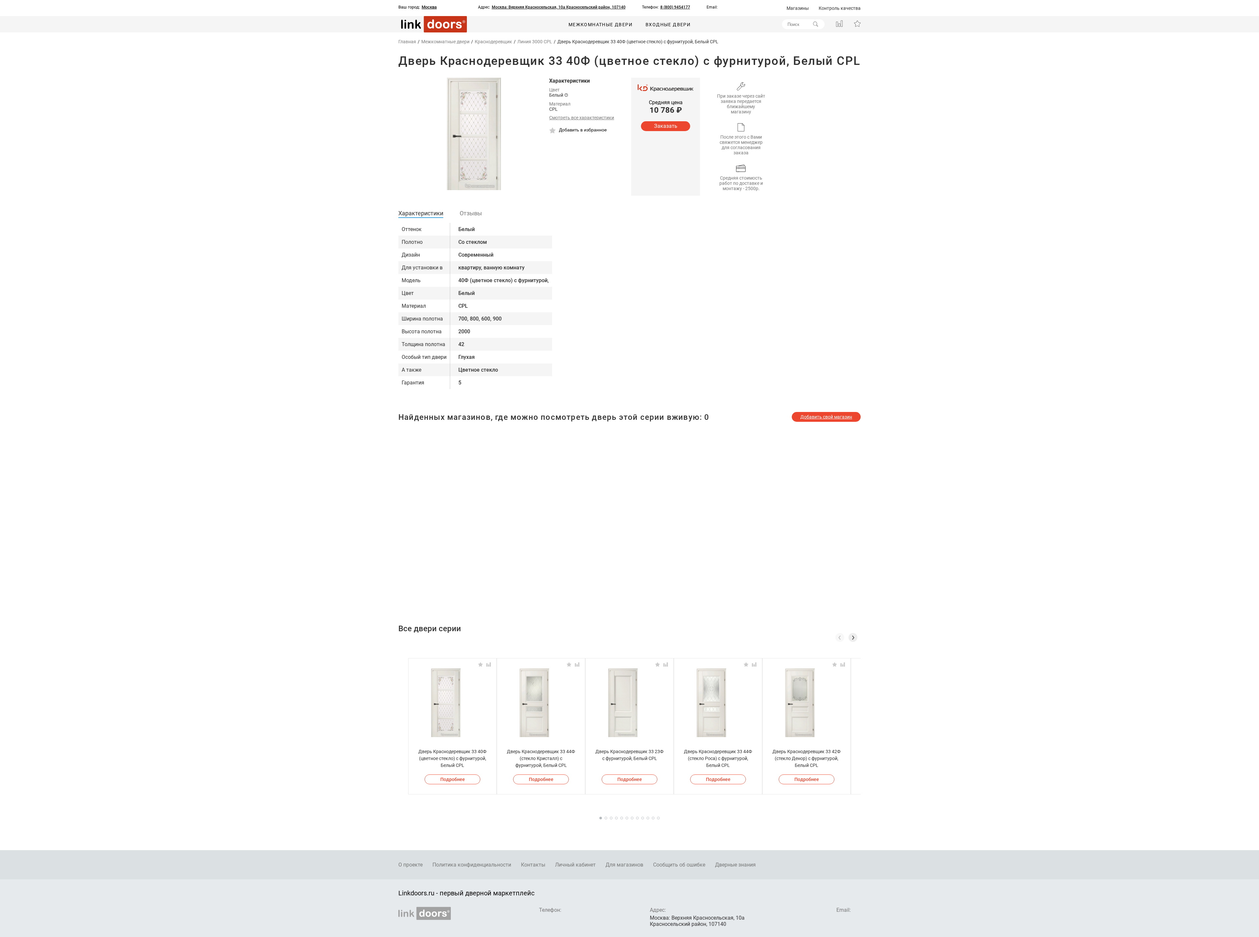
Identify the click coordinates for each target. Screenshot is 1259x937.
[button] (853, 637)
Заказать (665, 126)
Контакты (533, 865)
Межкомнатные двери (600, 24)
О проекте (410, 865)
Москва (429, 7)
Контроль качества (840, 8)
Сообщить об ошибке (679, 865)
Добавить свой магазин (826, 417)
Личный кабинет (575, 865)
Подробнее (452, 779)
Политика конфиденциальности (471, 865)
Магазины (798, 8)
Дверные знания (735, 865)
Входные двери (668, 24)
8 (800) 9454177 (675, 7)
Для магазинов (624, 865)
